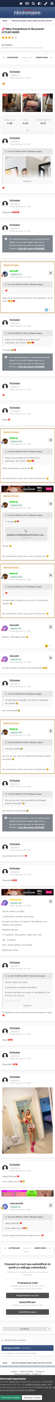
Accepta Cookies (12, 1397)
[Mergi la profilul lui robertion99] (5, 1206)
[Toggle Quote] (6, 151)
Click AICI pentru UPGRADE (31, 248)
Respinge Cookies (31, 1397)
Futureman (33, 976)
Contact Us (39, 1371)
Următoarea (42, 57)
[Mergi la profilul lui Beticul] (5, 441)
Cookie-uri (36, 1374)
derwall (32, 333)
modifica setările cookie (36, 1384)
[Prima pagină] (4, 57)
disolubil (14, 625)
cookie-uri (13, 1382)
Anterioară (12, 57)
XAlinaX (31, 151)
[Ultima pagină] (51, 57)
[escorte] (27, 489)
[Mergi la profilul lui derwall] (5, 274)
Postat (20, 78)
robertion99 (16, 1203)
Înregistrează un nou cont (27, 1295)
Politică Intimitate (26, 1371)
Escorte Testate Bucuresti (30, 48)
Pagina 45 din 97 (27, 59)
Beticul (31, 694)
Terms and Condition (22, 1374)
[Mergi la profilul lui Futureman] (5, 903)
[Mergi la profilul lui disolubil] (5, 628)
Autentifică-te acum (27, 1312)
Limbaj (13, 1371)
